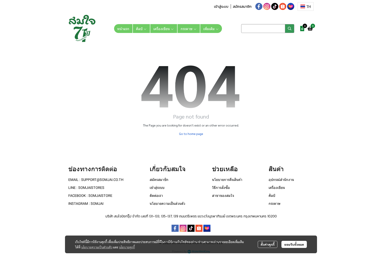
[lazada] (290, 6)
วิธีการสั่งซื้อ (221, 188)
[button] (306, 6)
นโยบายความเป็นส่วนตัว (96, 247)
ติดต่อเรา (156, 196)
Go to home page (191, 134)
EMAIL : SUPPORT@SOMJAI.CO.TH (95, 180)
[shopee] (282, 6)
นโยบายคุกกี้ (127, 247)
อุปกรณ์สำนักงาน (281, 180)
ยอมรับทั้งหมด (294, 244)
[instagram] (266, 6)
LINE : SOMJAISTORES (86, 188)
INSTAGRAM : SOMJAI (85, 203)
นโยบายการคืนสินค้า (227, 180)
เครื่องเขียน (277, 188)
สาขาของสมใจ (223, 196)
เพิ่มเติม (209, 28)
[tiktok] (274, 6)
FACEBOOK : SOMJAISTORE (90, 196)
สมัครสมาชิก (242, 6)
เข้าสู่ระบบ (221, 6)
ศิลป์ (272, 196)
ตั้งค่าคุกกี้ (268, 244)
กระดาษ (275, 203)
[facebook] (258, 6)
